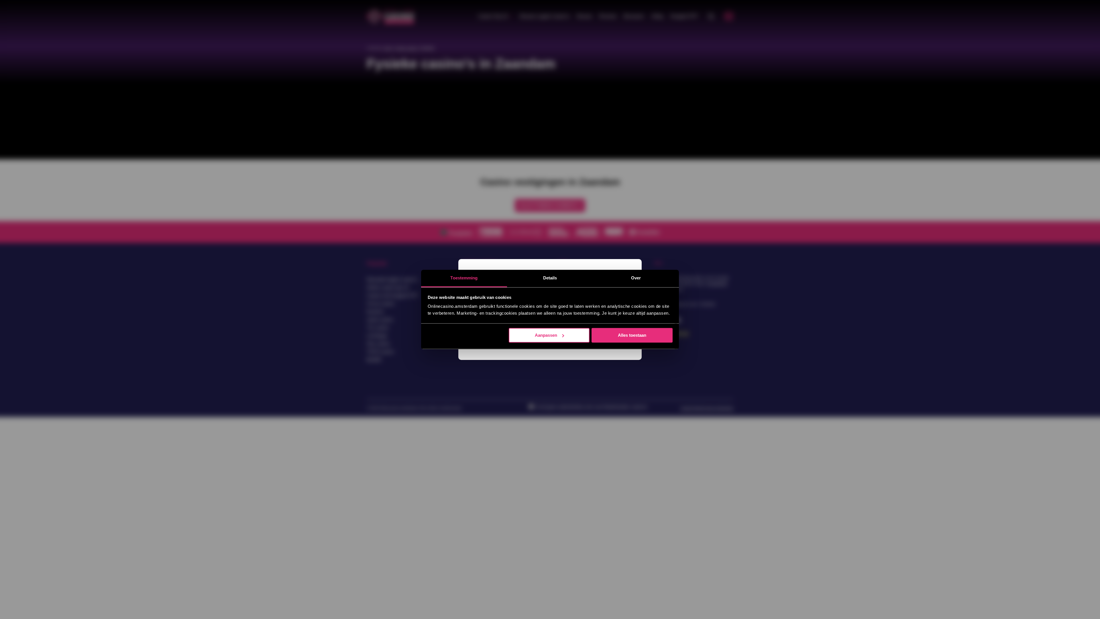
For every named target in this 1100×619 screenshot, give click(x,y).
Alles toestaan (632, 335)
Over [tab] (636, 277)
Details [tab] (550, 277)
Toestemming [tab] (464, 277)
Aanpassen (546, 335)
